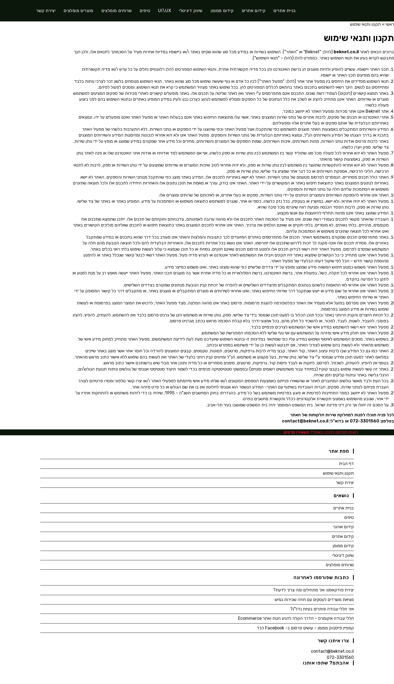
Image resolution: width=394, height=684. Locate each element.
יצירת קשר (345, 482)
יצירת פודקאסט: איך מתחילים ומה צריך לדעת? (313, 589)
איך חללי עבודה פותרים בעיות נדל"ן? (322, 608)
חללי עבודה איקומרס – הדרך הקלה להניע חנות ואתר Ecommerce (296, 618)
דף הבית (346, 463)
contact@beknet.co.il (332, 651)
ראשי (390, 24)
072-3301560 (340, 657)
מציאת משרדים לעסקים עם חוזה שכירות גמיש (314, 599)
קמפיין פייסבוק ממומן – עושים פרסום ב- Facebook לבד (305, 627)
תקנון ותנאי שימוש (338, 473)
